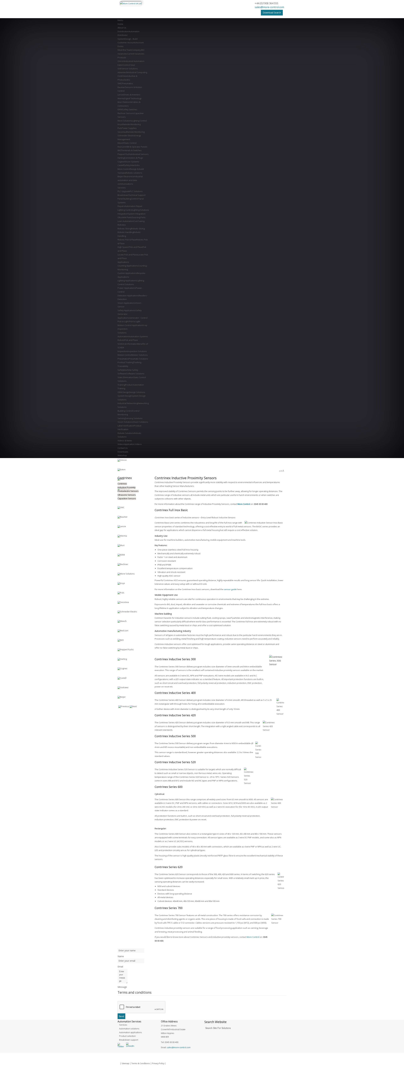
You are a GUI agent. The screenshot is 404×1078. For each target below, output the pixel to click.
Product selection (127, 1036)
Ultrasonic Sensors (127, 494)
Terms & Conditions (140, 1063)
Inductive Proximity (127, 487)
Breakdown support (128, 1039)
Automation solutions (129, 1028)
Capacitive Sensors (127, 498)
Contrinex (122, 483)
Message (122, 986)
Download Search (272, 12)
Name (121, 956)
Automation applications (130, 1032)
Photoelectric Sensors (128, 491)
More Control (244, 504)
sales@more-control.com (269, 7)
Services (123, 1024)
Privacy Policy (158, 1063)
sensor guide (230, 589)
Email (120, 966)
